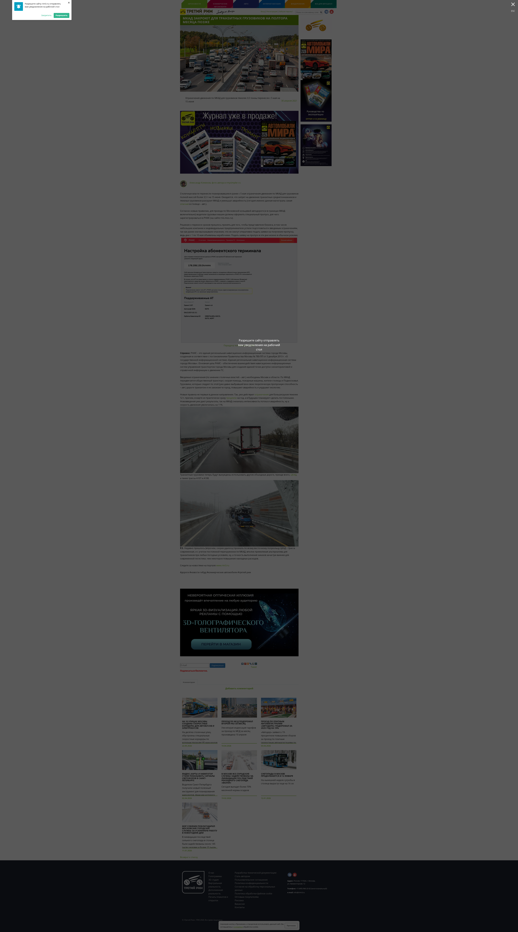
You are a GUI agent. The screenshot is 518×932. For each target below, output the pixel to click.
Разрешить (61, 15)
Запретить (46, 15)
